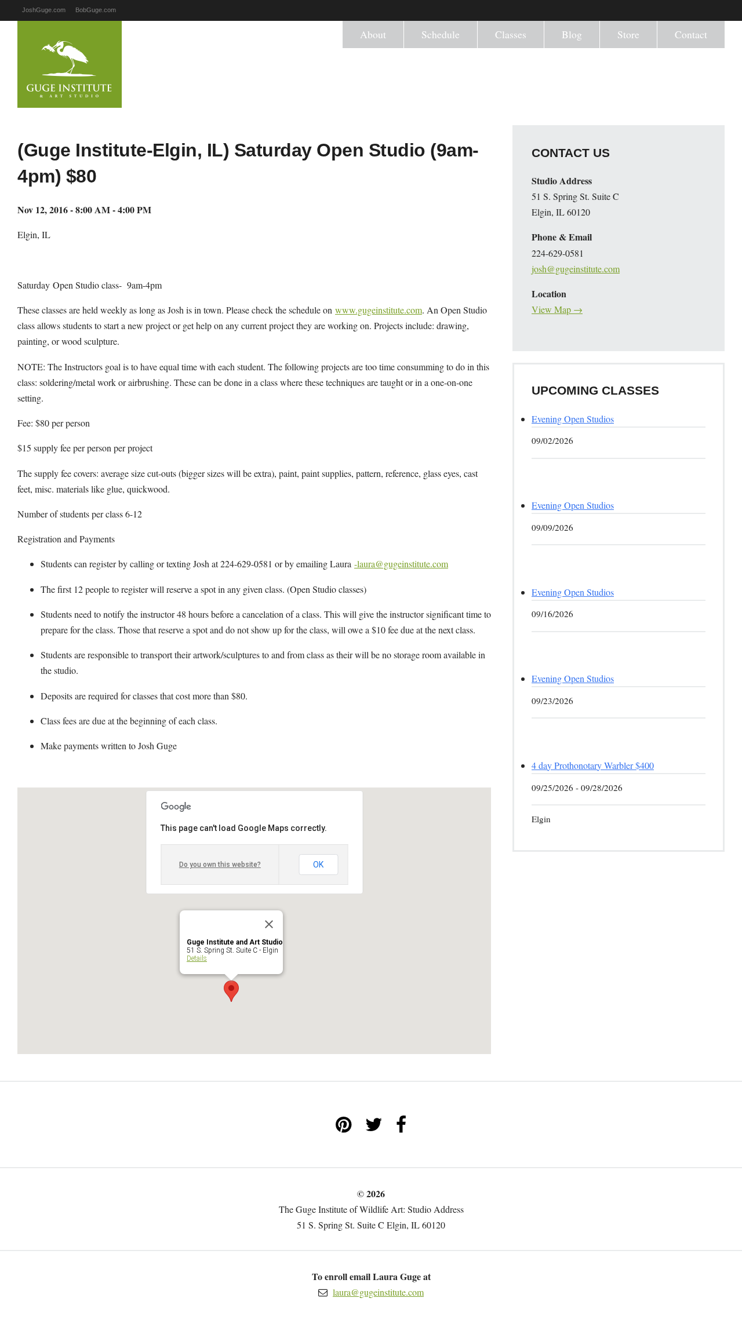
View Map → (557, 309)
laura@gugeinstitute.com (378, 1292)
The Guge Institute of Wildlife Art (69, 64)
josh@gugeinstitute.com (576, 269)
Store (628, 34)
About (373, 34)
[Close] (269, 924)
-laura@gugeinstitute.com (401, 563)
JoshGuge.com (44, 9)
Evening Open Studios (573, 419)
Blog (572, 34)
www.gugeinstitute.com (378, 310)
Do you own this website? (220, 865)
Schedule (440, 34)
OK (318, 864)
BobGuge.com (95, 9)
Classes (510, 34)
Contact (691, 34)
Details (197, 958)
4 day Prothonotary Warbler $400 (593, 765)
